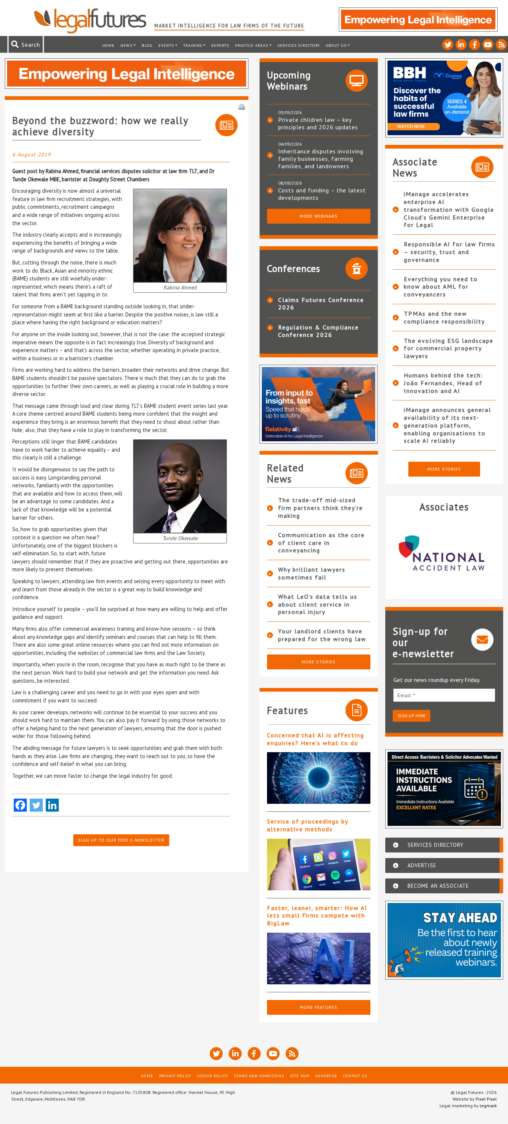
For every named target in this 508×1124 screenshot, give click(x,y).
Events (166, 45)
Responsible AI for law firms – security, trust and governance (449, 251)
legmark (488, 1105)
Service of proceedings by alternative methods (307, 825)
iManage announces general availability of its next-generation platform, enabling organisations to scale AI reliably (447, 425)
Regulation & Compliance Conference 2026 (318, 331)
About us (336, 45)
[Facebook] (20, 805)
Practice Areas (251, 45)
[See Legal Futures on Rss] (501, 44)
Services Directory (298, 45)
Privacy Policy (175, 1075)
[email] (444, 695)
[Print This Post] (242, 106)
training (192, 45)
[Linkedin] (52, 805)
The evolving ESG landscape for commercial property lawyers (448, 348)
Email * (406, 695)
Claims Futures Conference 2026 (321, 303)
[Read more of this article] (318, 778)
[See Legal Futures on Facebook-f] (474, 44)
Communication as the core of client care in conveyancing (321, 542)
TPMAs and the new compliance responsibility (444, 317)
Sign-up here (411, 715)
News (126, 45)
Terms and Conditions (259, 1075)
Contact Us (355, 1075)
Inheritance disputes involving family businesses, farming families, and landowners (320, 158)
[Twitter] (36, 805)
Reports (220, 45)
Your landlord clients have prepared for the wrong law (322, 635)
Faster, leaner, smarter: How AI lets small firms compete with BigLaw (317, 915)
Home (108, 45)
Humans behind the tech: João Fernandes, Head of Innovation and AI (443, 382)
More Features (318, 1007)
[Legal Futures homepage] (93, 20)
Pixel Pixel (486, 1099)
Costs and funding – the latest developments (322, 193)
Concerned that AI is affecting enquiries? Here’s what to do (315, 739)
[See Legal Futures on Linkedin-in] (461, 44)
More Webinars (319, 216)
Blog (147, 45)
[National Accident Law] (444, 553)
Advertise (326, 1075)
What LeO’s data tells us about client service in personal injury (317, 604)
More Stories (318, 662)
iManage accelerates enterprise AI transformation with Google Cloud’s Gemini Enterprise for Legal (449, 209)
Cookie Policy (212, 1075)
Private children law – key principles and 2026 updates (318, 123)
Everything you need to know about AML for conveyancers (441, 286)
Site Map (299, 1075)
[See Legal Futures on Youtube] (487, 44)
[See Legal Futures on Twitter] (447, 44)
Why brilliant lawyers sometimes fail (311, 573)
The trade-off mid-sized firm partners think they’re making (320, 507)
